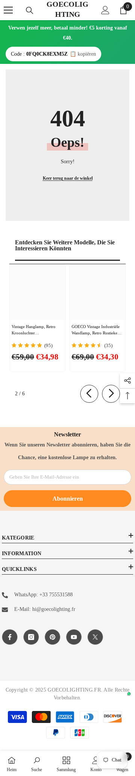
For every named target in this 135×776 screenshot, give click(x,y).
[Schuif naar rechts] (111, 394)
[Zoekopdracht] (29, 10)
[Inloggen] (105, 10)
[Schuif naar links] (89, 394)
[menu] (8, 10)
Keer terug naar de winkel (68, 178)
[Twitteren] (95, 637)
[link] (36, 763)
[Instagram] (31, 637)
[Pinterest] (52, 637)
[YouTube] (74, 637)
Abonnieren (67, 498)
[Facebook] (10, 637)
